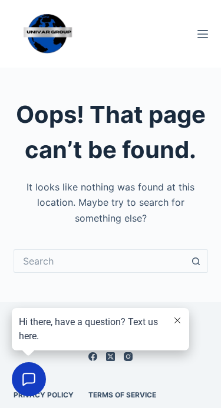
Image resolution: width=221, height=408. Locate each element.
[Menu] (202, 34)
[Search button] (196, 261)
